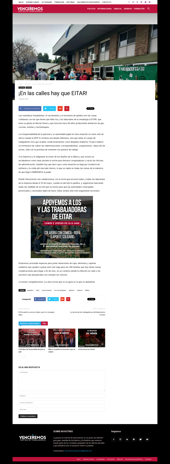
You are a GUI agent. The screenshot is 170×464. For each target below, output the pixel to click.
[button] (148, 7)
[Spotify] (141, 2)
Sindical (118, 8)
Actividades (47, 2)
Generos (128, 8)
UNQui (87, 290)
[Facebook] (129, 2)
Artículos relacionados (29, 323)
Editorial (70, 2)
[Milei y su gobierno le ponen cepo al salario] (61, 338)
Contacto (106, 2)
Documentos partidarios (88, 2)
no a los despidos (60, 290)
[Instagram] (133, 2)
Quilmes (27, 84)
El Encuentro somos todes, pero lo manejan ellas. (36, 313)
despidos (30, 290)
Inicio (21, 2)
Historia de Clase (24, 346)
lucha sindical (46, 290)
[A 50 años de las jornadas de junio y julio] (32, 338)
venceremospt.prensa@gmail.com (78, 451)
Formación (59, 2)
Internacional (104, 8)
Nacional (81, 346)
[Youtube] (149, 2)
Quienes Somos (32, 2)
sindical (79, 290)
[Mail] (137, 2)
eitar (37, 290)
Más (44, 323)
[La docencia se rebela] (91, 338)
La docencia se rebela (86, 349)
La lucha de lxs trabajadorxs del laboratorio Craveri (87, 313)
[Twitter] (145, 2)
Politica (91, 8)
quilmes (71, 290)
